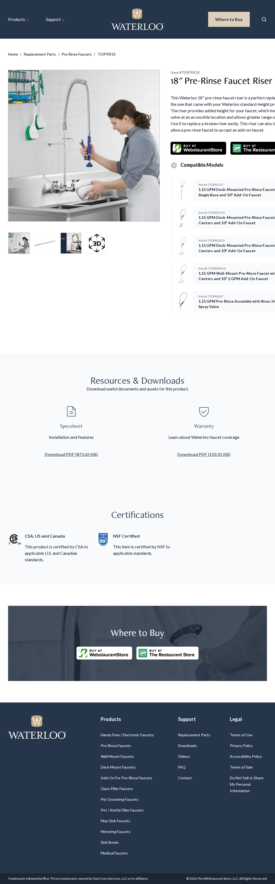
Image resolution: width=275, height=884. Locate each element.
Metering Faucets (116, 831)
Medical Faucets (114, 853)
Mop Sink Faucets (115, 820)
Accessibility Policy (246, 756)
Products (16, 19)
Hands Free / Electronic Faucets (127, 735)
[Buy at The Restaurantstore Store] (167, 653)
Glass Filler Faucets (117, 788)
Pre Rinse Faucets (76, 54)
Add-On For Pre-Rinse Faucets (126, 778)
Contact (185, 778)
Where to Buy (232, 19)
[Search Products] (264, 19)
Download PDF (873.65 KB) (71, 454)
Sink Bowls (110, 842)
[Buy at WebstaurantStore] (104, 653)
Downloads (187, 745)
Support (53, 19)
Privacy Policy (241, 745)
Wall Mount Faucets (117, 756)
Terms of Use (241, 735)
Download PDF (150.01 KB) (203, 454)
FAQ (182, 767)
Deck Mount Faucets (118, 767)
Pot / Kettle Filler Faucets (122, 810)
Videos (184, 756)
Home (13, 54)
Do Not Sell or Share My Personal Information (246, 784)
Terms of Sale (241, 767)
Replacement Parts (40, 54)
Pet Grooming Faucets (120, 799)
